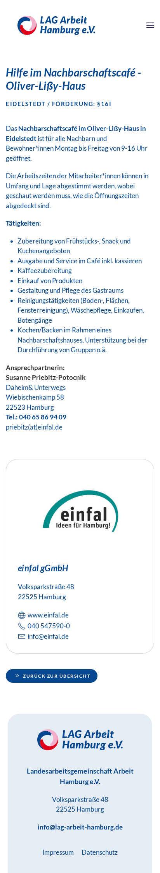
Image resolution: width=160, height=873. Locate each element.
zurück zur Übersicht (56, 676)
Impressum (58, 852)
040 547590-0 (49, 626)
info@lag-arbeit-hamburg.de (80, 827)
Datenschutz (100, 852)
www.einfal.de (48, 615)
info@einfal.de (48, 636)
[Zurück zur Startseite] (56, 25)
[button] (150, 25)
